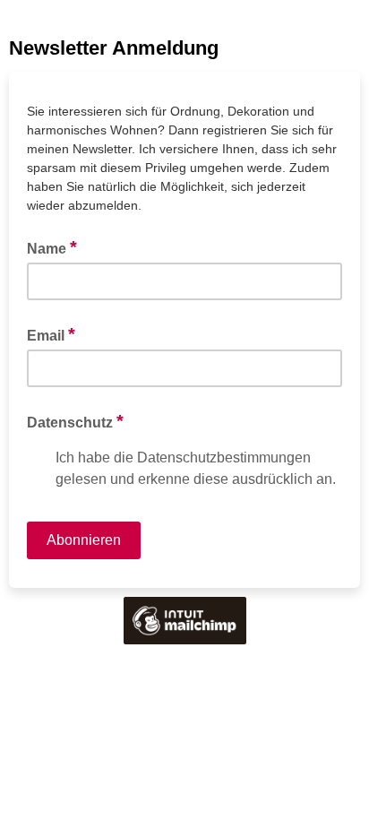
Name (52, 247)
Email (51, 334)
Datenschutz (75, 421)
